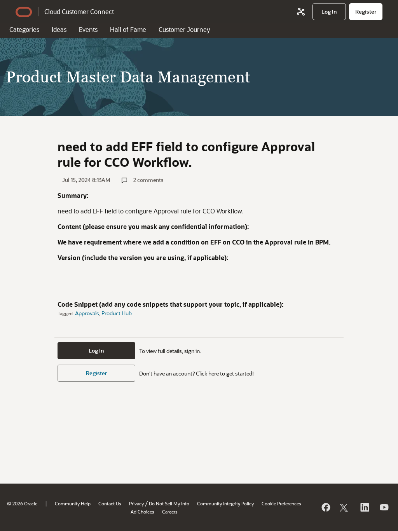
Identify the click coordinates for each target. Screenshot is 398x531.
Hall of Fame (128, 29)
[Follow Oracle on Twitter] (345, 507)
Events (88, 29)
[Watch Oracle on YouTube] (384, 507)
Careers (170, 511)
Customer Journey (184, 29)
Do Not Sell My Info (169, 503)
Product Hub (116, 313)
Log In (96, 350)
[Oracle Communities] (300, 11)
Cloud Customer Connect (79, 11)
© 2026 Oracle (22, 503)
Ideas (59, 29)
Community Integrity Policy (225, 503)
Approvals (87, 313)
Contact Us (109, 503)
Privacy (136, 503)
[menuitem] (329, 11)
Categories (24, 29)
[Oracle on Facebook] (325, 507)
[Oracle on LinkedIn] (364, 507)
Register (96, 373)
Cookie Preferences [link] (281, 503)
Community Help (73, 503)
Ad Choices (142, 511)
